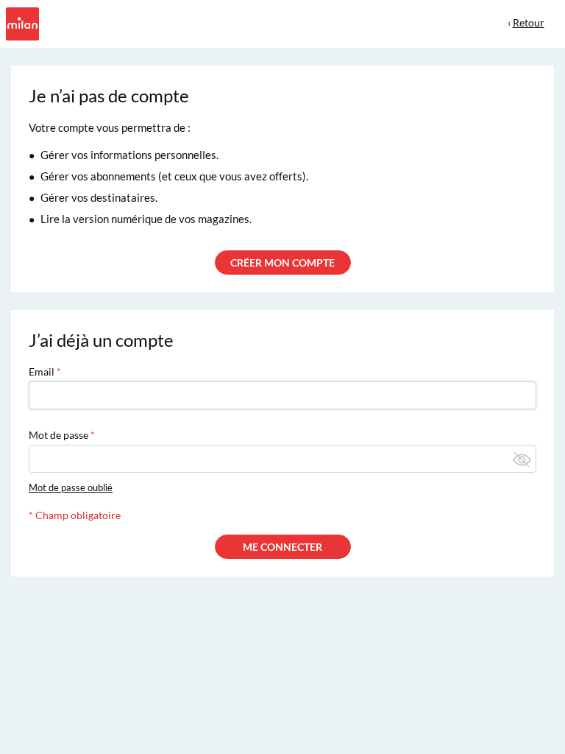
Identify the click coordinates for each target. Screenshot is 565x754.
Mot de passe (58, 435)
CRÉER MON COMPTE (282, 262)
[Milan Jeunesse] (21, 22)
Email (41, 371)
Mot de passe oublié (71, 487)
